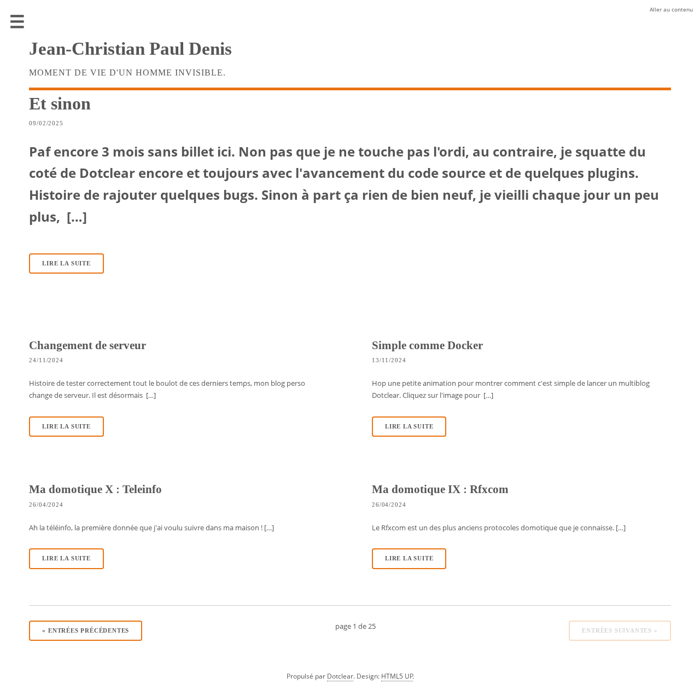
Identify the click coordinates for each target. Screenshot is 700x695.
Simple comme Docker (427, 345)
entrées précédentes (85, 631)
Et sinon (60, 103)
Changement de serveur (87, 345)
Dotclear (340, 676)
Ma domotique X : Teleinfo (95, 489)
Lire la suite (66, 263)
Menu (17, 22)
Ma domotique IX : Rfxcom (440, 489)
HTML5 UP (397, 676)
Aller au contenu (671, 9)
